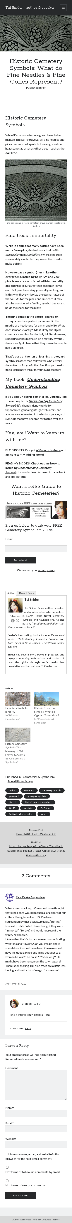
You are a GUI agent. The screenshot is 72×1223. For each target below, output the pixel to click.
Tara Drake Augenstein (30, 897)
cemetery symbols (51, 790)
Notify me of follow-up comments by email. (32, 1172)
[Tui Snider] (15, 611)
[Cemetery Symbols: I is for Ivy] (17, 699)
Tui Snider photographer (21, 814)
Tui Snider (31, 599)
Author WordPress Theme (25, 1219)
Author (10, 593)
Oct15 (12, 808)
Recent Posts (26, 593)
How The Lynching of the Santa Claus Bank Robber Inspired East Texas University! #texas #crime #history (36, 850)
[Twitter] (17, 620)
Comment (11, 1068)
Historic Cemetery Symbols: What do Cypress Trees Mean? (46, 711)
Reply (23, 984)
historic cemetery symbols (38, 802)
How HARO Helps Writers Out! (36, 834)
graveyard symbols (37, 796)
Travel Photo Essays (20, 781)
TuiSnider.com (49, 666)
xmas (44, 814)
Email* (9, 1123)
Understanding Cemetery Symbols (37, 639)
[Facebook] (13, 620)
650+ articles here (48, 450)
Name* (9, 1107)
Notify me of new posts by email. (26, 1185)
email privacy (46, 570)
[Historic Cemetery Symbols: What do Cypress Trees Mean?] (46, 699)
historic (13, 802)
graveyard (14, 796)
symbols (28, 808)
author (12, 790)
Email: (9, 539)
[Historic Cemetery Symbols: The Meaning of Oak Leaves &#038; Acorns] (17, 735)
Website (10, 1138)
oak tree (11, 153)
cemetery (29, 790)
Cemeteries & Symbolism (39, 776)
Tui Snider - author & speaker (30, 8)
